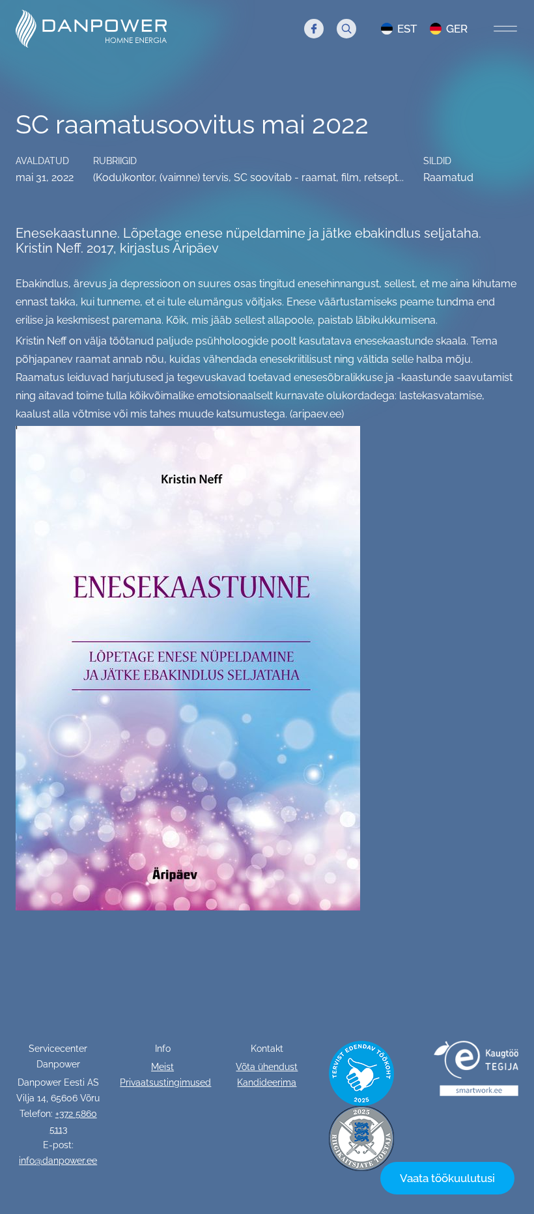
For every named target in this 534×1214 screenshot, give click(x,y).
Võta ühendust (267, 1067)
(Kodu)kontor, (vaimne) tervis (161, 177)
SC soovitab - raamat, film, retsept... (319, 177)
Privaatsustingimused (165, 1082)
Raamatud (448, 177)
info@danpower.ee (58, 1160)
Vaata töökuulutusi (447, 1178)
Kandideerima (266, 1082)
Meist (162, 1067)
